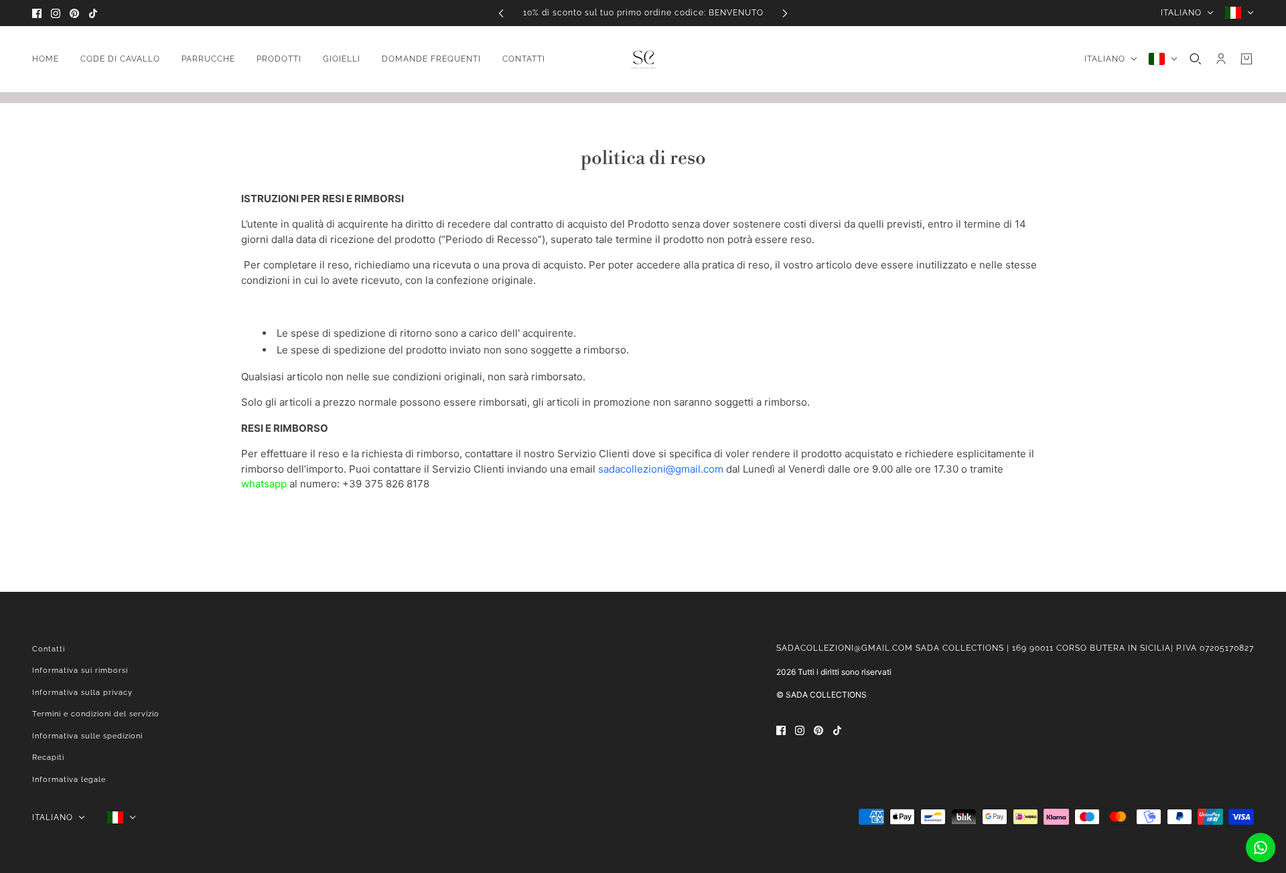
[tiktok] (93, 13)
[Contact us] (1260, 847)
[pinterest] (74, 13)
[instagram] (56, 13)
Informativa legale (69, 779)
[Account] (1221, 59)
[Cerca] (1195, 59)
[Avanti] (785, 13)
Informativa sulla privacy (82, 692)
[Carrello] (1246, 59)
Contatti (48, 649)
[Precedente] (501, 13)
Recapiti (48, 757)
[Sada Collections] (643, 59)
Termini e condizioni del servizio (95, 714)
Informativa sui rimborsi (80, 670)
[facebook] (37, 13)
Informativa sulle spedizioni (87, 736)
